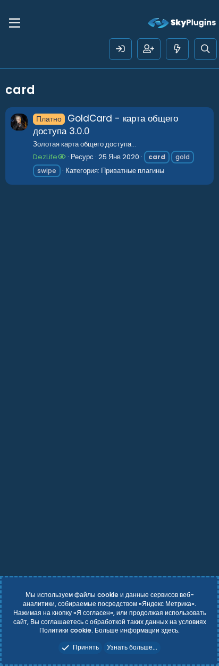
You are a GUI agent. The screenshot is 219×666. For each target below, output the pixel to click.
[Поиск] (205, 49)
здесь (169, 630)
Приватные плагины (132, 171)
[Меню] (14, 23)
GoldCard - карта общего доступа (105, 124)
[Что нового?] (177, 49)
